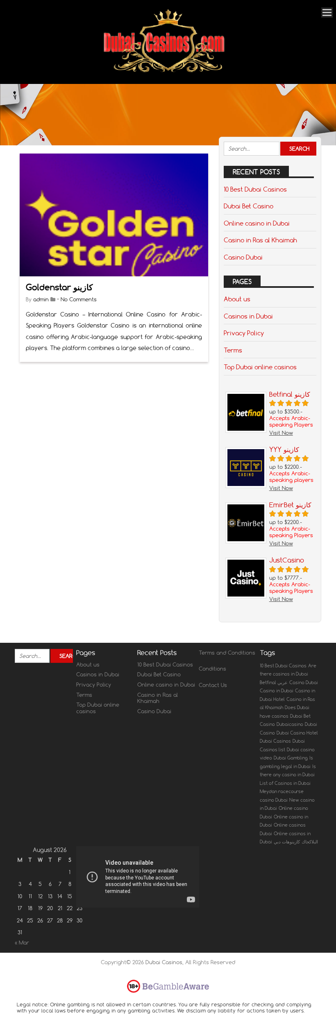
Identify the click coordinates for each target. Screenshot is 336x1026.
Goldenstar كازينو (59, 287)
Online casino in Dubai (257, 223)
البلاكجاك (310, 842)
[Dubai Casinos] (165, 73)
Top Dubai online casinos (260, 367)
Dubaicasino (290, 724)
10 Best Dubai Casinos (255, 189)
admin (41, 299)
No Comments (79, 299)
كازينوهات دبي (287, 842)
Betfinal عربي (274, 682)
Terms (233, 350)
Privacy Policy (244, 333)
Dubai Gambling (291, 758)
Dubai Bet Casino (248, 206)
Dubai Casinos (275, 741)
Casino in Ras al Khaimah (260, 240)
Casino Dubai (243, 257)
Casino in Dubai (276, 691)
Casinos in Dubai (248, 316)
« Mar (22, 942)
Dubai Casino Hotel (297, 733)
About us (237, 299)
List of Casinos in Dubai (285, 783)
